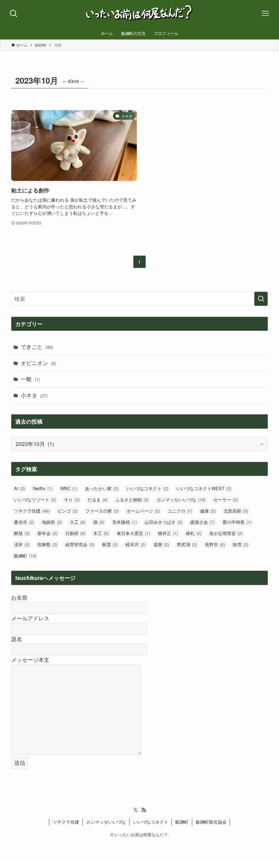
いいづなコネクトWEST (203, 488)
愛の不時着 (237, 522)
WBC (68, 488)
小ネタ (34, 395)
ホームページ (143, 511)
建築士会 (202, 522)
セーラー (225, 499)
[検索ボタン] (13, 13)
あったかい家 (101, 488)
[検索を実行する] (261, 299)
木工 (101, 533)
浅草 (22, 544)
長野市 (215, 544)
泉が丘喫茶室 (226, 533)
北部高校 (236, 511)
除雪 (240, 544)
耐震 (110, 544)
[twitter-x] (135, 810)
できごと (37, 346)
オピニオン (38, 363)
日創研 (75, 533)
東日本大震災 (133, 533)
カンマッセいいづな (181, 499)
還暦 (161, 544)
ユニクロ (180, 511)
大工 (77, 522)
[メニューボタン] (265, 13)
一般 (30, 379)
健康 (208, 511)
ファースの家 (102, 511)
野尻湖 (187, 544)
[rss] (144, 810)
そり (72, 499)
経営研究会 (79, 544)
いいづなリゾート (35, 499)
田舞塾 (47, 544)
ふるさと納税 (132, 499)
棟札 (193, 533)
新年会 (47, 533)
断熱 (22, 533)
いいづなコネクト (147, 488)
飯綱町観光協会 (211, 822)
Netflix (42, 488)
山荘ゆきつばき (163, 522)
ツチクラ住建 (32, 511)
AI (19, 488)
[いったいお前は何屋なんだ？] (140, 13)
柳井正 (168, 533)
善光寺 (24, 522)
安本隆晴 (124, 522)
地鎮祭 (52, 522)
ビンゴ (68, 511)
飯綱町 (25, 555)
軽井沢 (136, 544)
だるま (97, 499)
